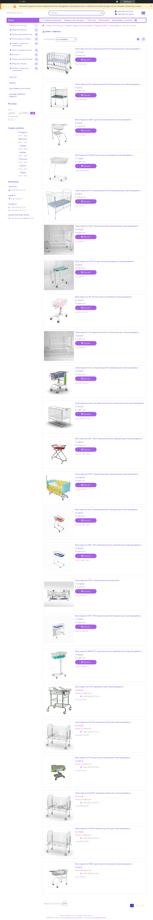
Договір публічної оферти (17, 95)
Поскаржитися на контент (72, 918)
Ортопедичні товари (21, 39)
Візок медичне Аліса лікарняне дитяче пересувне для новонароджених (106, 509)
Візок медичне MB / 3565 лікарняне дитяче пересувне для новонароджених (108, 439)
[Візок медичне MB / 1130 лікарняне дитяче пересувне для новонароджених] (59, 629)
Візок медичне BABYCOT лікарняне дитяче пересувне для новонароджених (108, 651)
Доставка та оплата (19, 88)
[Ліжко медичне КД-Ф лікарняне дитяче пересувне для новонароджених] (59, 240)
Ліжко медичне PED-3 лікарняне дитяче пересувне (97, 580)
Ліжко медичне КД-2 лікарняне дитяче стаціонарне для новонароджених (107, 49)
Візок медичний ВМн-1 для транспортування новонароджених (103, 120)
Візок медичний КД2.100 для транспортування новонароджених (104, 155)
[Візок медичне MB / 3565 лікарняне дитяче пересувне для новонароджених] (59, 452)
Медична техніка (19, 30)
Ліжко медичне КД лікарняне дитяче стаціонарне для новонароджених (107, 332)
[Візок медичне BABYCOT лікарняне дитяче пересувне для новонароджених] (59, 665)
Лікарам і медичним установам (20, 69)
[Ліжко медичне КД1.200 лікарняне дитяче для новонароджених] (59, 736)
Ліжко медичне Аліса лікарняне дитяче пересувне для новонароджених (106, 368)
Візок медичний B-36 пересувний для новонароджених (99, 687)
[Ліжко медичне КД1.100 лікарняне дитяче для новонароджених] (59, 842)
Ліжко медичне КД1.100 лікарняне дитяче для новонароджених (102, 828)
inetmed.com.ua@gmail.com (22, 218)
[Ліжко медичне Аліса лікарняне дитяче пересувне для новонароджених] (59, 381)
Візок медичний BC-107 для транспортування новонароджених (103, 297)
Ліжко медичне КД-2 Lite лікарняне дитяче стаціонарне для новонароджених (109, 403)
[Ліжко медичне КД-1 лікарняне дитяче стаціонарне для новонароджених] (59, 98)
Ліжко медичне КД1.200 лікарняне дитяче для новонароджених (103, 722)
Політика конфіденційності (96, 918)
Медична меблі (100, 25)
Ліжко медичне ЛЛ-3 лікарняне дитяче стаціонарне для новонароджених (107, 191)
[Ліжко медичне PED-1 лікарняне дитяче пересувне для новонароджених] (59, 488)
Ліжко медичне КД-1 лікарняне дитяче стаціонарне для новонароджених (107, 84)
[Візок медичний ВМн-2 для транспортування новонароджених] (59, 878)
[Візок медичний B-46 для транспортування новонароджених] (59, 771)
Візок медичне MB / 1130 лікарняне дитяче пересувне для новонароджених (108, 616)
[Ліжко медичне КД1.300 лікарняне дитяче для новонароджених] (59, 807)
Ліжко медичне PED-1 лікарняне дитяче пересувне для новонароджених (106, 474)
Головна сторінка (51, 20)
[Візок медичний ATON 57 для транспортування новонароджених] (59, 275)
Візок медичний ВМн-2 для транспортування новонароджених (103, 864)
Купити (87, 60)
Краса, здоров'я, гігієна (22, 50)
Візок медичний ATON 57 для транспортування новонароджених (104, 261)
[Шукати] (101, 13)
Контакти (104, 20)
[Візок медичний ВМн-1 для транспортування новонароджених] (59, 133)
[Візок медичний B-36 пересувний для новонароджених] (59, 700)
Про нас (91, 20)
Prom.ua (90, 915)
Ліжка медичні (115, 25)
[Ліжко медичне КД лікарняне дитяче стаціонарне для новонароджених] (59, 346)
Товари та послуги (74, 20)
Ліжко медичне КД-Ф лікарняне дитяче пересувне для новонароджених (106, 226)
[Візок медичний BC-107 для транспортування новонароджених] (59, 311)
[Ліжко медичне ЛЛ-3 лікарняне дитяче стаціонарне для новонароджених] (59, 204)
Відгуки (12, 83)
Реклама (15, 54)
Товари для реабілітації (22, 34)
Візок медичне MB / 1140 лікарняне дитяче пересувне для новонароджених (108, 545)
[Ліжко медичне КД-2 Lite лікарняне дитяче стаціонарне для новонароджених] (59, 417)
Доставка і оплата (122, 20)
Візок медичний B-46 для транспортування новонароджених (102, 758)
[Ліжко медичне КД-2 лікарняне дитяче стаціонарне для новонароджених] (59, 62)
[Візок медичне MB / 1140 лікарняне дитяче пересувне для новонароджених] (59, 559)
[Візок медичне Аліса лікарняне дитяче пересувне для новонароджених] (59, 523)
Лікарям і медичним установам (79, 25)
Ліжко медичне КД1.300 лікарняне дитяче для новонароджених (103, 793)
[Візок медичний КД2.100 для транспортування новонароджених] (59, 169)
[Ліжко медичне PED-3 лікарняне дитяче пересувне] (59, 594)
